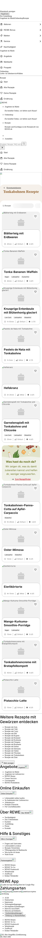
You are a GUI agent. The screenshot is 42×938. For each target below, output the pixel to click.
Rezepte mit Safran (12, 746)
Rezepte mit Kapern (12, 736)
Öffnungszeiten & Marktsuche (16, 850)
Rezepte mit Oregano (12, 742)
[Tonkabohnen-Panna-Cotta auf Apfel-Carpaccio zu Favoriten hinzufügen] (35, 488)
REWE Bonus (10, 776)
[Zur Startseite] (8, 4)
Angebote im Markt (12, 772)
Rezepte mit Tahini (12, 751)
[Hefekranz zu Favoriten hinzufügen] (35, 371)
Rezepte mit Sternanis (13, 749)
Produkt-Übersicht (11, 805)
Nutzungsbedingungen (13, 904)
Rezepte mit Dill (11, 734)
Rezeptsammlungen (14, 188)
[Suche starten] (24, 144)
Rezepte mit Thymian (13, 753)
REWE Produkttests (12, 783)
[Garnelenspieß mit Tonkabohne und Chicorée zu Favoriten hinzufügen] (35, 405)
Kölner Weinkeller (11, 876)
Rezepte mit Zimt (11, 757)
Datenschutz (9, 900)
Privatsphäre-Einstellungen (14, 906)
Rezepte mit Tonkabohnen (14, 755)
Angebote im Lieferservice (14, 774)
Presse (7, 826)
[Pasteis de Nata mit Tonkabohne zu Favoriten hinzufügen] (35, 332)
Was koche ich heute (12, 852)
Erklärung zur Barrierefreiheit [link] (15, 916)
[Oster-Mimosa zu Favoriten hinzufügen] (35, 533)
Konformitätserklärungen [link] (14, 913)
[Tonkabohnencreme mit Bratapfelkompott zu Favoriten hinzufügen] (35, 645)
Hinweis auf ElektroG (13, 911)
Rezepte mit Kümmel (12, 738)
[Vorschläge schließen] (2, 148)
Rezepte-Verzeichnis (12, 848)
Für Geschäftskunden (12, 807)
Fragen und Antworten (13, 844)
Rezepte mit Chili (11, 729)
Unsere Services (11, 778)
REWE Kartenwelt (12, 869)
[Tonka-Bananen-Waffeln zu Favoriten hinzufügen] (35, 255)
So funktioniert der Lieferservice (16, 800)
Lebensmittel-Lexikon (13, 846)
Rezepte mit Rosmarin (13, 744)
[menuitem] (21, 24)
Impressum (9, 902)
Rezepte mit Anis (11, 727)
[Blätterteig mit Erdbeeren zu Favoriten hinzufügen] (35, 216)
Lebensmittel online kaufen (15, 798)
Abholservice (9, 802)
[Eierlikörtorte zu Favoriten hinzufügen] (35, 570)
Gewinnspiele (10, 781)
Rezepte (22, 126)
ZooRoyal (8, 874)
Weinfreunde (9, 872)
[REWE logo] (3, 103)
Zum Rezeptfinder (23, 479)
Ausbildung (9, 824)
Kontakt (8, 828)
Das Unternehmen (11, 820)
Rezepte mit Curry (11, 731)
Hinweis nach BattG (12, 909)
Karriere (8, 822)
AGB (7, 898)
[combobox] (11, 144)
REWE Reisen (10, 865)
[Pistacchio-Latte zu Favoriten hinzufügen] (35, 683)
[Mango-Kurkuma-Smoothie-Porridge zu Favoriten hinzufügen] (35, 604)
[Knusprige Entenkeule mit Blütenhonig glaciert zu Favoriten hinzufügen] (35, 292)
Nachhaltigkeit (10, 817)
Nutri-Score (9, 854)
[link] (23, 109)
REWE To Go (10, 867)
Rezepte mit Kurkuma (13, 740)
